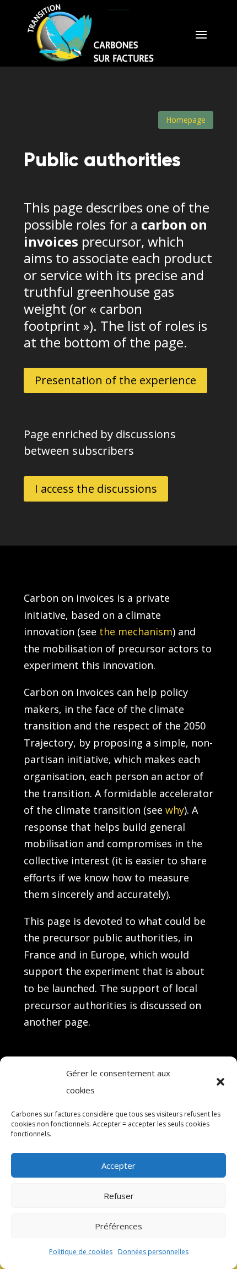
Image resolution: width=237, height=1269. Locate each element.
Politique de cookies (80, 1251)
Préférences (118, 1226)
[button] (220, 1081)
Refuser (119, 1195)
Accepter (118, 1165)
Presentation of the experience (115, 380)
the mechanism (136, 631)
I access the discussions (96, 488)
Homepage (186, 120)
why (174, 809)
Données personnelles (153, 1251)
